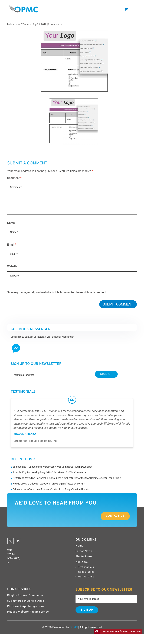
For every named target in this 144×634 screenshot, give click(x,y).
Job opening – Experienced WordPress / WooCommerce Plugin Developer (52, 466)
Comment (14, 178)
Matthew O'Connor (20, 24)
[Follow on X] (10, 541)
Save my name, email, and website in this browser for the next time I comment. (57, 292)
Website (12, 266)
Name (12, 223)
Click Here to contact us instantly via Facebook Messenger (42, 336)
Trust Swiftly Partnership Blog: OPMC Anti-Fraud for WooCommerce (49, 472)
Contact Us (115, 516)
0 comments (55, 24)
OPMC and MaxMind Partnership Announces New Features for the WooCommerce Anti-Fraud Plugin (67, 478)
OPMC (74, 627)
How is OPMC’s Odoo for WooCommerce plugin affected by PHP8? (49, 483)
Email (11, 244)
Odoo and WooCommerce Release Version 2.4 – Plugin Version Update (51, 489)
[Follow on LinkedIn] (18, 541)
